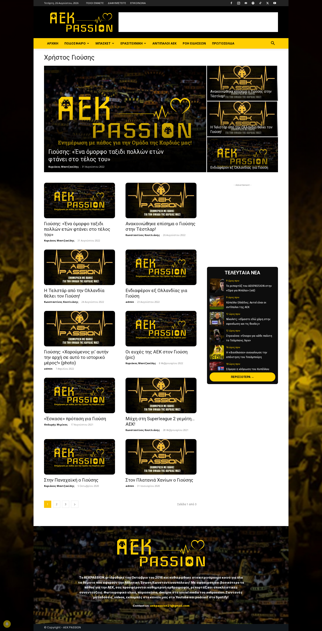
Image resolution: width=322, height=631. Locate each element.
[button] (272, 44)
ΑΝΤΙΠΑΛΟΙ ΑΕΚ (164, 43)
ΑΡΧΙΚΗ (52, 43)
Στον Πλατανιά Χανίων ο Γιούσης (159, 480)
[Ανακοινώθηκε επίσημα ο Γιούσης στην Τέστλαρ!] (242, 83)
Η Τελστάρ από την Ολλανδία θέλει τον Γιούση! (74, 293)
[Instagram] (238, 3)
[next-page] (74, 504)
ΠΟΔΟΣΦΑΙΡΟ (75, 43)
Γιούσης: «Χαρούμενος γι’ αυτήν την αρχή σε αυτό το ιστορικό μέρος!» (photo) (76, 357)
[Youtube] (274, 3)
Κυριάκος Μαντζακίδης (63, 166)
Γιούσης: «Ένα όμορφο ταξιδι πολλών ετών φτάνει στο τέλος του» (77, 229)
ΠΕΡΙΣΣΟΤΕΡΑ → (242, 377)
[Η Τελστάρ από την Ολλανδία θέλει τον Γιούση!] (242, 118)
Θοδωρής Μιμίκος (56, 424)
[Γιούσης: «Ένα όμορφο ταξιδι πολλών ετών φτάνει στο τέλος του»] (125, 119)
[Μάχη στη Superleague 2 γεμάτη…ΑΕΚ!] (161, 395)
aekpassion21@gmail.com (169, 605)
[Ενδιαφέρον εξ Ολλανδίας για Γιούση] (242, 154)
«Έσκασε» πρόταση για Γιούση (75, 418)
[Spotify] (253, 3)
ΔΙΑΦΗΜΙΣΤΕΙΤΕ (117, 3)
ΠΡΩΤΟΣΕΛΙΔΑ (223, 43)
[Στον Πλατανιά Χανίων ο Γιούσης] (161, 457)
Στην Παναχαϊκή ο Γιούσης (71, 480)
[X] (267, 3)
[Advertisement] (198, 22)
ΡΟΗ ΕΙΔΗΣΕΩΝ (194, 43)
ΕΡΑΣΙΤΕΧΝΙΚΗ (131, 43)
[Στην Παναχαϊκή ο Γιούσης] (79, 457)
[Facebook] (231, 3)
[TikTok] (260, 3)
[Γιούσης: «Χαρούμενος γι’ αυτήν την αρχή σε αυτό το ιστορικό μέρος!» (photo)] (79, 328)
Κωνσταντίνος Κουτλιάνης (143, 235)
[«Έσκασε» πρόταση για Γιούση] (79, 395)
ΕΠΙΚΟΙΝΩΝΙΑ (138, 3)
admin (130, 301)
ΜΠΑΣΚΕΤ (103, 43)
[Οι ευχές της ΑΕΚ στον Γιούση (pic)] (161, 328)
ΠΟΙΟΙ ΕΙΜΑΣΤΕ (95, 3)
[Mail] (245, 3)
